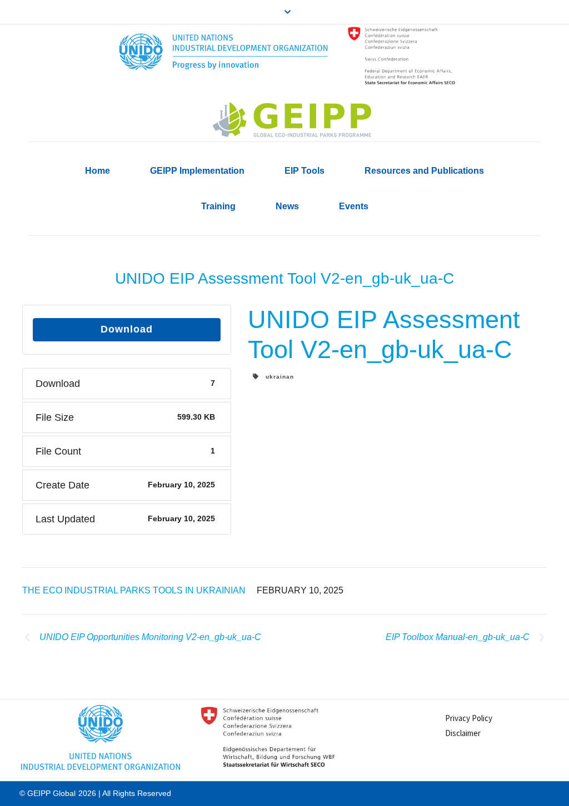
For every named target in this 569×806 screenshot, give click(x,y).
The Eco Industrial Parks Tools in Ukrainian (134, 590)
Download (127, 329)
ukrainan (276, 377)
